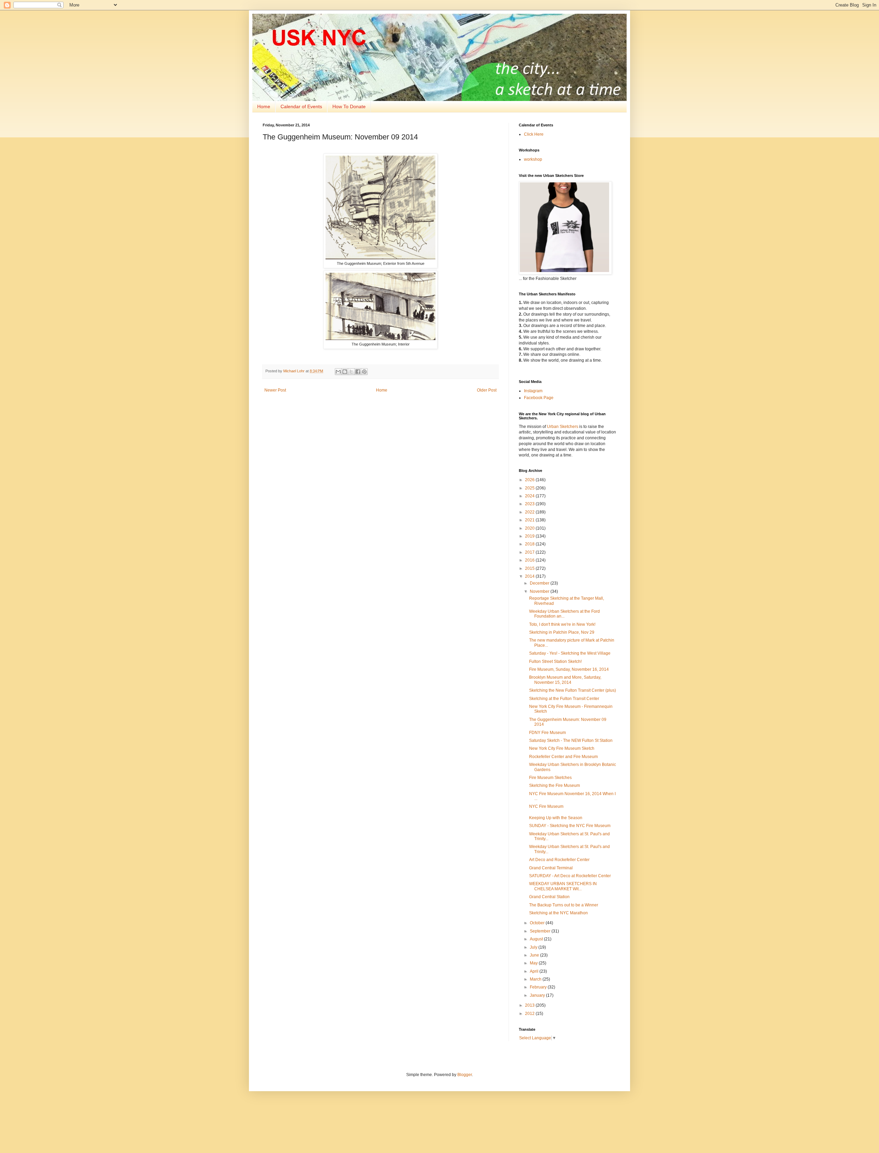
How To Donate (349, 106)
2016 (530, 560)
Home (263, 106)
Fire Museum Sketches (550, 777)
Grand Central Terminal (551, 868)
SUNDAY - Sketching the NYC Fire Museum (569, 825)
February (539, 987)
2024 (530, 496)
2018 (530, 544)
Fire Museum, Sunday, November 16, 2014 (569, 669)
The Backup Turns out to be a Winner (563, 905)
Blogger (464, 1074)
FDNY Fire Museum (547, 732)
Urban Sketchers (562, 426)
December (540, 583)
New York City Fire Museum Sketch (561, 748)
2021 (530, 520)
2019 (530, 536)
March (536, 979)
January (538, 995)
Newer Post (275, 390)
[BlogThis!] (344, 371)
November (540, 591)
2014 (530, 576)
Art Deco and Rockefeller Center (559, 859)
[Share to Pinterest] (364, 371)
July (534, 947)
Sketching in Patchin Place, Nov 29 (561, 632)
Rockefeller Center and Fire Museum (563, 756)
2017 (530, 552)
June (535, 955)
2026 (530, 479)
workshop (533, 159)
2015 (530, 568)
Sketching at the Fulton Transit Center (564, 698)
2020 (530, 528)
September (540, 931)
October (538, 922)
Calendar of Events (301, 106)
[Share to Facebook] (357, 371)
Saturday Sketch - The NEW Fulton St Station (571, 740)
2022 (530, 512)
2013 (530, 1005)
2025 (530, 488)
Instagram (533, 390)
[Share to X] (351, 371)
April (534, 971)
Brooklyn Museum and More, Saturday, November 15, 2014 (565, 680)
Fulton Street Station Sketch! (555, 661)
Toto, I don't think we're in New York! (562, 624)
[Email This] (338, 371)
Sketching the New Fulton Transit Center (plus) (572, 690)
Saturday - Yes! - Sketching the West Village (569, 653)
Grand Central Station (549, 896)
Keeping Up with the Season (555, 817)
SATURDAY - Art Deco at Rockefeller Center (570, 875)
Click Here (534, 134)
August (537, 939)
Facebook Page (538, 397)
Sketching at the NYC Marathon (558, 913)
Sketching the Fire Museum (554, 785)
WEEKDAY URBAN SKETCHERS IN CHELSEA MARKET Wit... (563, 886)
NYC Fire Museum (546, 806)
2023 (530, 503)
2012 (530, 1013)
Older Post (486, 390)
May (534, 963)
